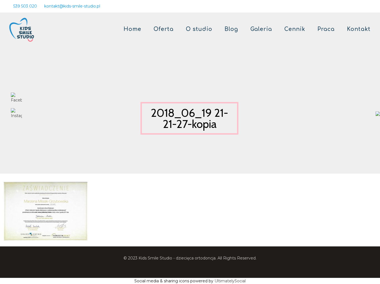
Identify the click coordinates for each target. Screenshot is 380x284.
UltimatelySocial (230, 280)
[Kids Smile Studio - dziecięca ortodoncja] (21, 29)
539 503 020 (25, 6)
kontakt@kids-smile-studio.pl (72, 6)
